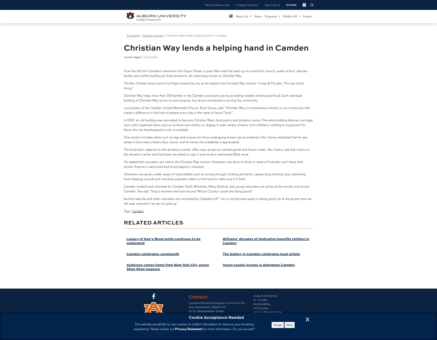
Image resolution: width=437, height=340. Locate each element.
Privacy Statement (188, 329)
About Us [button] (242, 16)
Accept (278, 325)
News (258, 16)
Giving (291, 5)
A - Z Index (260, 300)
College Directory (247, 5)
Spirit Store (272, 5)
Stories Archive (153, 35)
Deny (290, 325)
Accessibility (261, 304)
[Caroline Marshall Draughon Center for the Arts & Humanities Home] (231, 16)
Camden (138, 211)
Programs (132, 35)
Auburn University (265, 296)
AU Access (260, 308)
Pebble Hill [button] (290, 16)
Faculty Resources (217, 5)
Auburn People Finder (267, 312)
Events (307, 16)
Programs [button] (271, 16)
